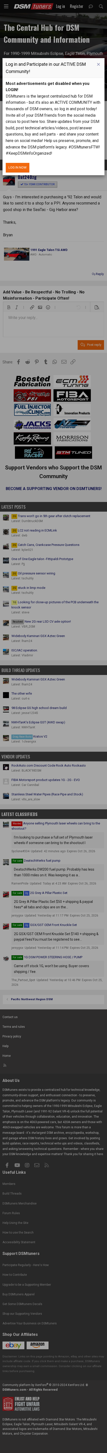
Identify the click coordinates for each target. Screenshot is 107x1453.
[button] (98, 64)
